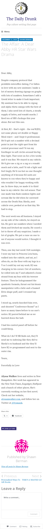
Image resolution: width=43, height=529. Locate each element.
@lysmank (16, 402)
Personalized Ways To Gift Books (10, 478)
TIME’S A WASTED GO (32, 477)
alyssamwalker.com (10, 399)
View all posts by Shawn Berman (14, 466)
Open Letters (9, 429)
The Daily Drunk (21, 18)
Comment (33, 514)
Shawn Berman (26, 40)
